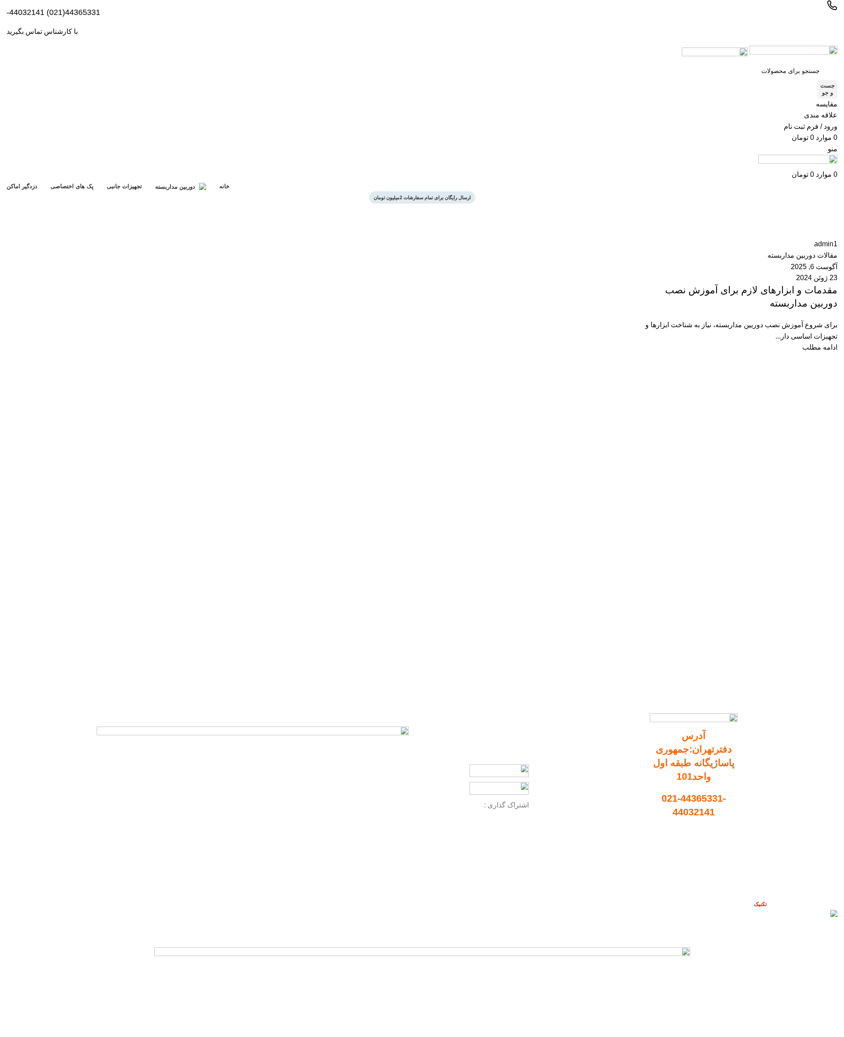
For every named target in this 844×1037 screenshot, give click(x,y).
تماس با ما (726, 881)
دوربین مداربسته (614, 752)
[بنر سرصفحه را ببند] (833, 932)
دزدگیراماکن (620, 812)
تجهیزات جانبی (617, 781)
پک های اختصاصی (613, 796)
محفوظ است (743, 904)
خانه (833, 233)
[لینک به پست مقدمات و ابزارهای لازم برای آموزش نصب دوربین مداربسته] (737, 295)
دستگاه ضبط (620, 766)
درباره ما (728, 866)
